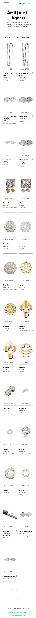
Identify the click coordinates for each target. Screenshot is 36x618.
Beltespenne (23, 117)
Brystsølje (22, 285)
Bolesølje (6, 244)
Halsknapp (6, 408)
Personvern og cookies (18, 615)
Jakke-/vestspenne (9, 576)
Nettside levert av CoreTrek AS (18, 612)
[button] (19, 3)
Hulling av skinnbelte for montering (7, 533)
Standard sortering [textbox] (24, 37)
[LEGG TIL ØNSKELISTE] (16, 73)
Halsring (5, 449)
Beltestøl (6, 203)
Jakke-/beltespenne (25, 531)
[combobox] (24, 37)
